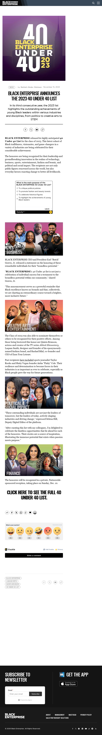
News (12, 87)
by (30, 87)
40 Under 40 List (12, 587)
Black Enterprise (13, 578)
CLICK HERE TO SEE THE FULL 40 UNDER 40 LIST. (34, 495)
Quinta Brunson (12, 584)
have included (26, 360)
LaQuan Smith (11, 581)
